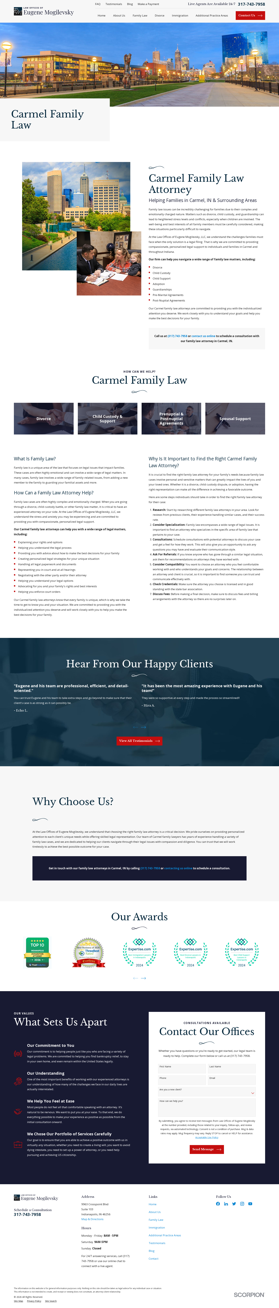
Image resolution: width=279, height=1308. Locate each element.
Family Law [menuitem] (140, 15)
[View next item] (143, 727)
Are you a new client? (171, 1089)
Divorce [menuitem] (159, 15)
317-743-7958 (251, 4)
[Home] (44, 11)
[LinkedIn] (226, 1204)
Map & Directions (92, 1219)
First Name (165, 1066)
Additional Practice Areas (165, 1235)
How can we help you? (171, 1101)
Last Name (215, 1066)
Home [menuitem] (101, 15)
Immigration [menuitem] (180, 15)
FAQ (97, 4)
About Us (155, 1212)
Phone (163, 1078)
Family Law (156, 1220)
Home (152, 1204)
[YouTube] (250, 1204)
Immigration (157, 1227)
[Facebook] (218, 1204)
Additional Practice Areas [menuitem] (212, 15)
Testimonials (113, 4)
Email (212, 1078)
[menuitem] (18, 1301)
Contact (153, 1258)
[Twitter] (234, 1204)
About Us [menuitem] (119, 15)
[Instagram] (242, 1204)
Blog (130, 4)
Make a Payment (148, 4)
